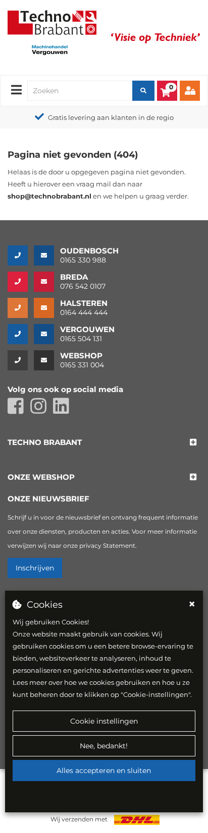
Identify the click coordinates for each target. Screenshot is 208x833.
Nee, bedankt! (104, 745)
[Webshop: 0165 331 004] (21, 360)
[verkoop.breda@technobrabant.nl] (47, 282)
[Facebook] (19, 410)
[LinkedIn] (63, 410)
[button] (45, 443)
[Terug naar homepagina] (52, 22)
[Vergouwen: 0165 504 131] (21, 334)
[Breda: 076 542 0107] (21, 282)
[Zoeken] (143, 91)
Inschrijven (35, 567)
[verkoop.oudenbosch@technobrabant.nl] (47, 255)
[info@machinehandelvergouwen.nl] (47, 334)
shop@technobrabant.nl (49, 196)
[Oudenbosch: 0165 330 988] (21, 255)
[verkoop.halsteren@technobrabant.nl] (47, 308)
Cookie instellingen (104, 721)
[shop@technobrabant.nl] (47, 360)
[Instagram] (41, 410)
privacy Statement (107, 545)
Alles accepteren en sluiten (104, 770)
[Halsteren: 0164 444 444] (21, 308)
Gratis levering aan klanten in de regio (111, 117)
